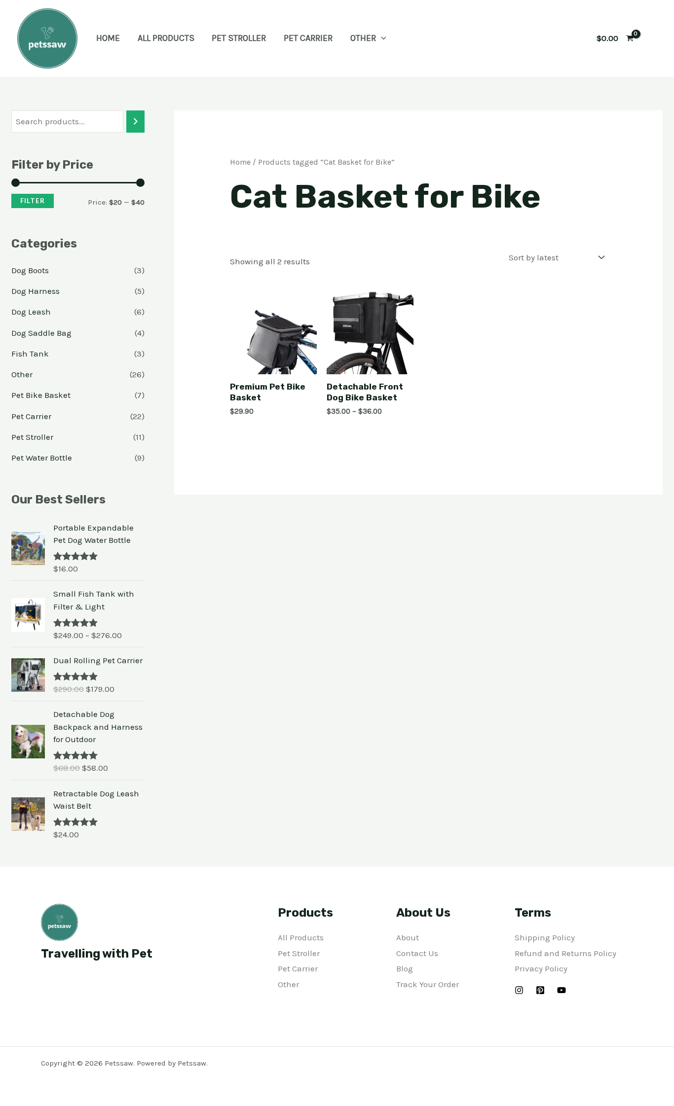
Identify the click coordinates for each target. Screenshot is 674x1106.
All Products (166, 38)
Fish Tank (30, 353)
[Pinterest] (540, 990)
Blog (404, 968)
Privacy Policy (541, 968)
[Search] (135, 121)
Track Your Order (427, 984)
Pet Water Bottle (41, 458)
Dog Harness (35, 291)
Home (108, 38)
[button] (381, 38)
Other (363, 38)
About (407, 937)
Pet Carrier (308, 38)
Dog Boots (30, 270)
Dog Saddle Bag (41, 333)
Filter (32, 201)
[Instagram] (519, 990)
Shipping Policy (545, 937)
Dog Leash (31, 312)
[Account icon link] (652, 38)
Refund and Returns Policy (565, 953)
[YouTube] (561, 990)
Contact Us (417, 953)
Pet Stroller (239, 38)
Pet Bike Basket (41, 395)
